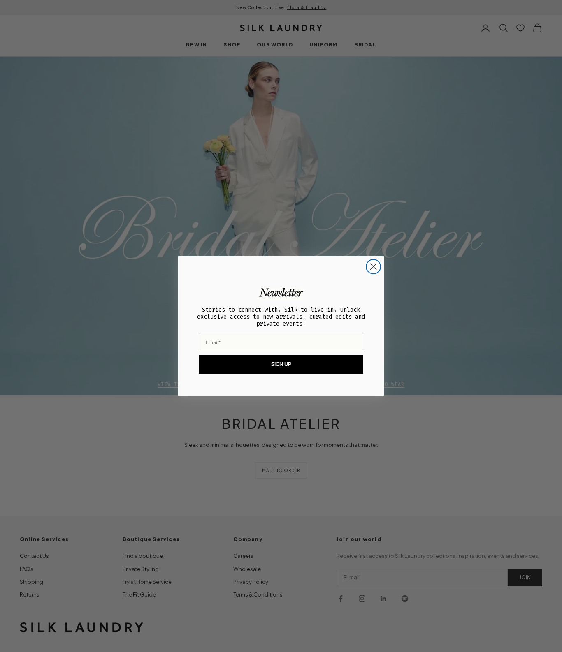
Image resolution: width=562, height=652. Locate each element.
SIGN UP (281, 364)
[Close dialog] (373, 266)
